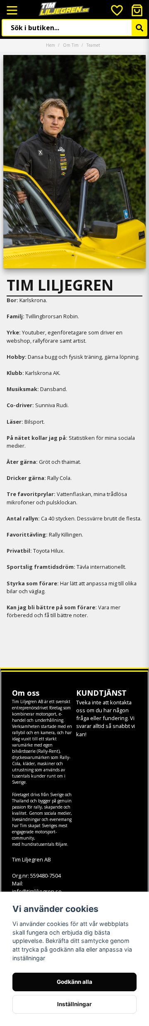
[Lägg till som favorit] (116, 10)
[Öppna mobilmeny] (12, 10)
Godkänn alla (74, 981)
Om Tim (71, 45)
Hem (50, 45)
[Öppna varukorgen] (137, 10)
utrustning (23, 770)
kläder (29, 763)
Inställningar (74, 1004)
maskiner (46, 763)
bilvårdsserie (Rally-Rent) (36, 751)
